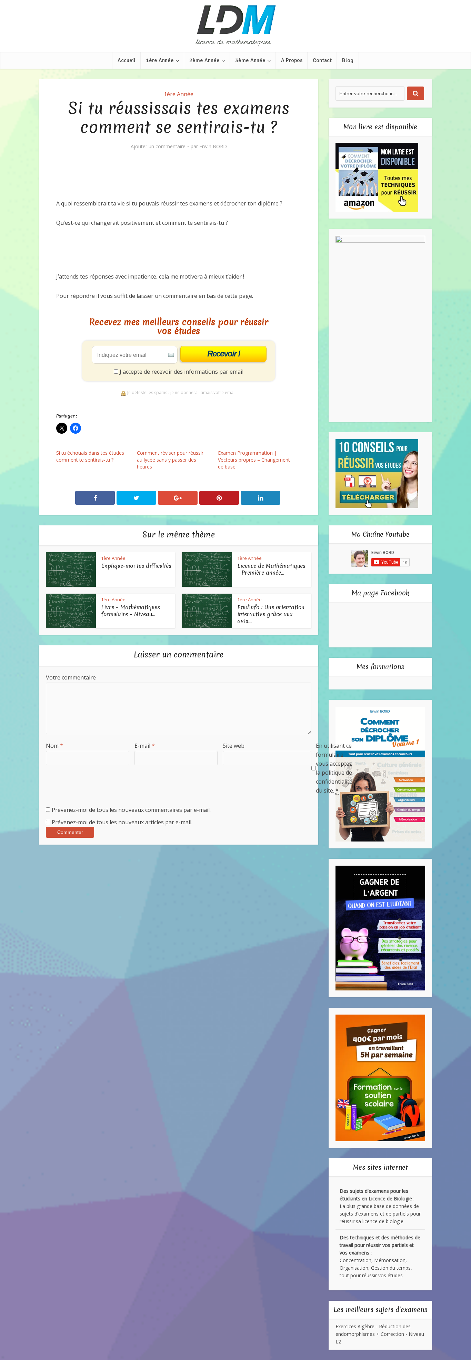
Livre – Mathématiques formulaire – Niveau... (130, 610)
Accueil (127, 60)
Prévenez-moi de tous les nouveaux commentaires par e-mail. (131, 810)
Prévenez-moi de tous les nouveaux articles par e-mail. (122, 822)
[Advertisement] (181, 179)
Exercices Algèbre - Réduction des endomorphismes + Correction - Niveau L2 (379, 1334)
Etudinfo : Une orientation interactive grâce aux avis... (270, 614)
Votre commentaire (71, 677)
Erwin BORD (213, 146)
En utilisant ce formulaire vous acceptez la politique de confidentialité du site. (334, 768)
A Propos (291, 60)
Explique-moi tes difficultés (136, 566)
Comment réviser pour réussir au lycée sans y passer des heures (170, 460)
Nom (54, 745)
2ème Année (204, 60)
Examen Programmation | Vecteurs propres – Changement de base (254, 460)
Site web (233, 745)
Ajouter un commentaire (158, 146)
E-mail (144, 745)
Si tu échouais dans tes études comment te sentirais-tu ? (90, 456)
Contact (322, 60)
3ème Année (250, 60)
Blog (347, 60)
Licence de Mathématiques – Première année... (271, 569)
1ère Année (160, 60)
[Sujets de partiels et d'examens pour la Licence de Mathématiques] (235, 26)
